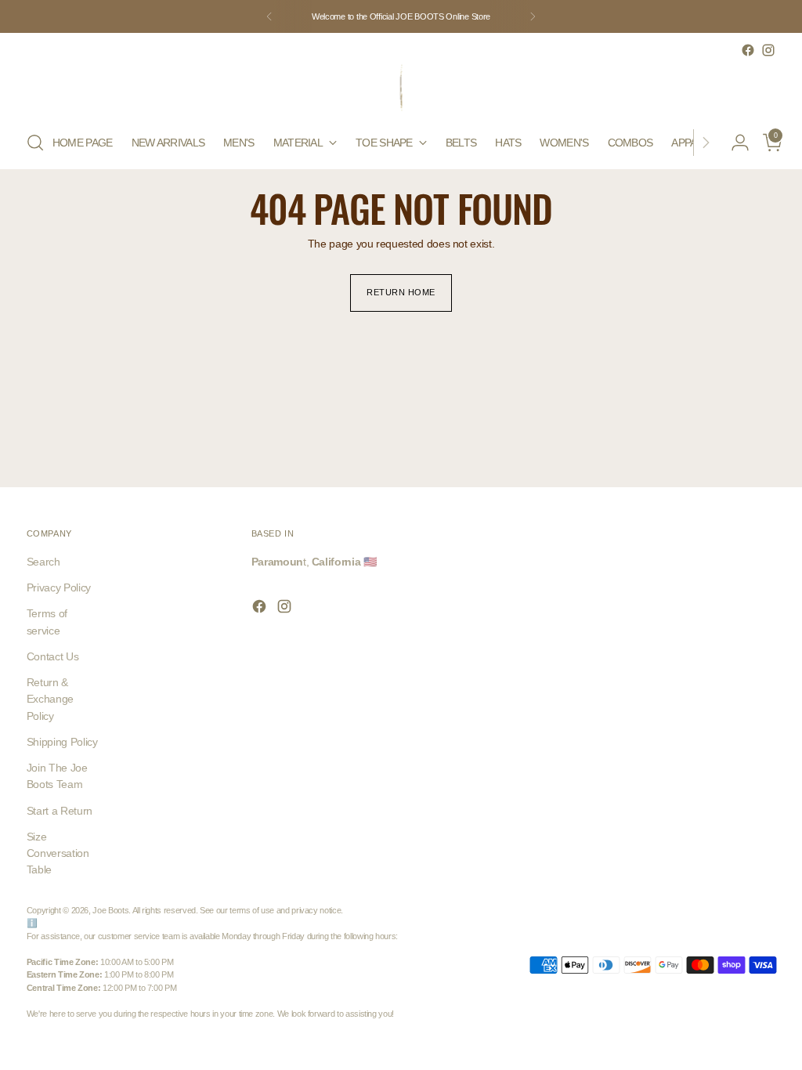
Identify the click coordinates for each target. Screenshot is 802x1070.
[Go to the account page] (734, 142)
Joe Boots (110, 910)
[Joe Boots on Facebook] (748, 50)
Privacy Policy (59, 587)
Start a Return (59, 810)
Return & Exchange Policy (50, 698)
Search (43, 561)
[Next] (532, 16)
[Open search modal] (35, 142)
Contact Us (52, 656)
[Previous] (269, 16)
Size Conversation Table (58, 853)
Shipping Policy (62, 742)
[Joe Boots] (401, 88)
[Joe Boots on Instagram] (768, 50)
